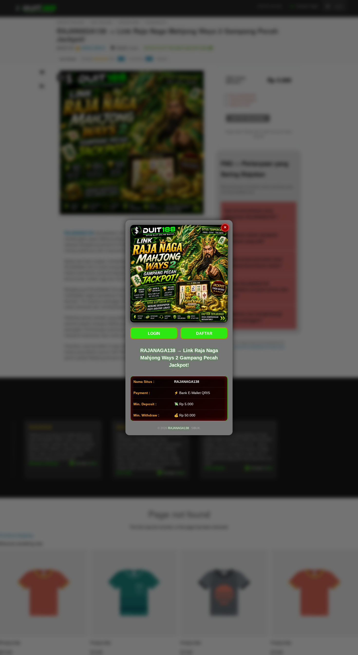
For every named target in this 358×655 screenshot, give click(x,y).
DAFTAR (204, 333)
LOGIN (154, 333)
